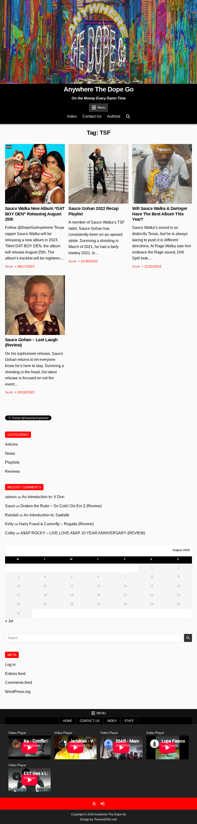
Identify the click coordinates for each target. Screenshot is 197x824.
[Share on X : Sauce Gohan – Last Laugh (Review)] (31, 332)
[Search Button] (128, 116)
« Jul (9, 621)
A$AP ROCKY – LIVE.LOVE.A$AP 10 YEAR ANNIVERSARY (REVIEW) (82, 533)
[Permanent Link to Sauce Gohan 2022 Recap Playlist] (98, 174)
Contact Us (91, 116)
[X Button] (94, 803)
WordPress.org (18, 692)
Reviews (35, 291)
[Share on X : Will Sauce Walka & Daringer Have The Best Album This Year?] (158, 201)
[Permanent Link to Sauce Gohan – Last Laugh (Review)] (35, 305)
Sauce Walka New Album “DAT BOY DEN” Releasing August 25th (35, 214)
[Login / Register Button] (102, 803)
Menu (101, 107)
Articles (162, 159)
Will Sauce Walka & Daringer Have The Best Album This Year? (159, 214)
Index (72, 116)
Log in (10, 665)
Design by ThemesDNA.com (98, 819)
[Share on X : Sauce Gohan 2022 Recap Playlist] (94, 201)
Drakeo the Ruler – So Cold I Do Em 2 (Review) (61, 506)
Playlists (98, 159)
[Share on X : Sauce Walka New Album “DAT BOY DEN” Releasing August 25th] (31, 201)
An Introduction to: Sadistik (46, 515)
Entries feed (15, 674)
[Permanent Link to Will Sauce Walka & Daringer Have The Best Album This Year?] (162, 174)
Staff (129, 721)
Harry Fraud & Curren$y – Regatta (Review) (56, 524)
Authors (113, 116)
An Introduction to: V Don (43, 497)
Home (67, 721)
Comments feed (18, 682)
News (35, 159)
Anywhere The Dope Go (99, 89)
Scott (9, 266)
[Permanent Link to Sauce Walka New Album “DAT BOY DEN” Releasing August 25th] (35, 174)
